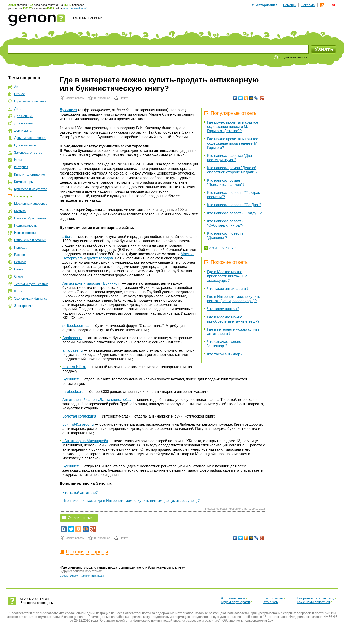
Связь (18, 269)
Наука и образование (30, 218)
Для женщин (23, 116)
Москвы (187, 254)
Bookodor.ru (72, 338)
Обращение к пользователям (244, 620)
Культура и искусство (30, 189)
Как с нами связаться (313, 602)
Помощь (289, 5)
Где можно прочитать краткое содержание (232, 126)
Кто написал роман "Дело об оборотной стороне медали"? (232, 170)
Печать (124, 97)
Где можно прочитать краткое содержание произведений (232, 143)
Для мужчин (23, 123)
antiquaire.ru (72, 350)
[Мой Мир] (251, 98)
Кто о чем (270, 602)
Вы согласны (273, 598)
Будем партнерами (235, 602)
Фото (18, 291)
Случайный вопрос (293, 57)
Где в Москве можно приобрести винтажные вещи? (233, 319)
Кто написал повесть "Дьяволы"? (225, 235)
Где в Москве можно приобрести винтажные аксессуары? (227, 276)
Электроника (23, 306)
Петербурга (72, 258)
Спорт (18, 277)
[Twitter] (240, 98)
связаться (26, 617)
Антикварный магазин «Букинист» (91, 283)
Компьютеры (23, 182)
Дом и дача (22, 130)
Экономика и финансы (31, 298)
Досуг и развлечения (30, 138)
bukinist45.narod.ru (78, 424)
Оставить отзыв (80, 518)
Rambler (85, 575)
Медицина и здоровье (30, 203)
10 (236, 248)
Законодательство (28, 152)
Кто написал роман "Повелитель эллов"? (225, 182)
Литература (23, 196)
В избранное (102, 97)
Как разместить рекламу (315, 598)
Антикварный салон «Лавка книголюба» (96, 399)
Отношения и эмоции (30, 240)
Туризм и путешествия (31, 284)
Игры (18, 160)
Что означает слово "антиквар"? (224, 343)
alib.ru (67, 236)
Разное (19, 255)
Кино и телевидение (29, 174)
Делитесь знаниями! (87, 17)
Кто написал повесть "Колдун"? (234, 213)
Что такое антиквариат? (227, 288)
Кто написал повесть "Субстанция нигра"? (225, 223)
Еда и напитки (25, 145)
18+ (333, 5)
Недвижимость (25, 225)
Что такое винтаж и (79, 500)
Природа (20, 247)
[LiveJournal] (256, 98)
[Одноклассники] (246, 98)
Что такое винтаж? (223, 309)
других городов (100, 258)
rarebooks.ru (72, 391)
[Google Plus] (261, 98)
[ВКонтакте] (235, 98)
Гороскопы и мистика (30, 101)
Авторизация (266, 5)
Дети (17, 109)
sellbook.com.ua (75, 325)
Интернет (21, 167)
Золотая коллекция (79, 416)
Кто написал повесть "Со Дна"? (234, 205)
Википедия (98, 575)
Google (64, 575)
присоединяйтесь (74, 8)
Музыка (20, 211)
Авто (17, 87)
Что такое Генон (233, 598)
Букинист (68, 110)
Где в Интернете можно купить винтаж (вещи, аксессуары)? (233, 298)
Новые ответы (25, 233)
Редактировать (74, 97)
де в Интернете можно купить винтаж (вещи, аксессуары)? (149, 500)
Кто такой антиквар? (224, 354)
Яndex (74, 575)
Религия (20, 262)
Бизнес (19, 94)
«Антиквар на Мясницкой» (85, 441)
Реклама (308, 5)
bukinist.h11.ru (74, 367)
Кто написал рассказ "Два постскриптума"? (229, 157)
